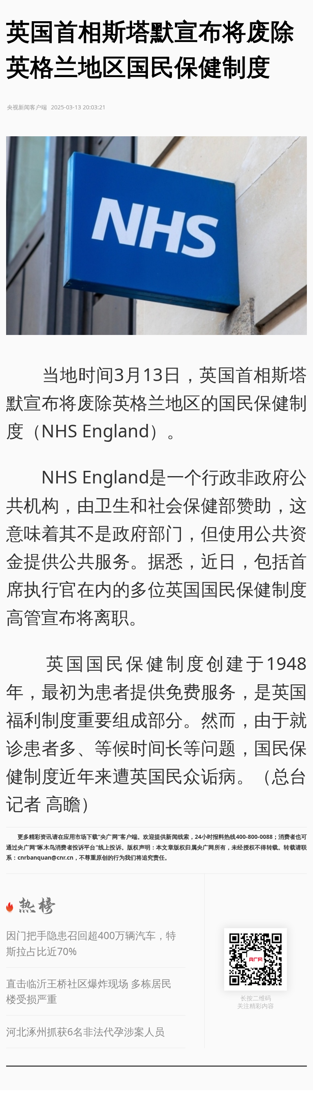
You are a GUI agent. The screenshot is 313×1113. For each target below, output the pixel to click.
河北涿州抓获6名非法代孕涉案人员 (85, 1031)
